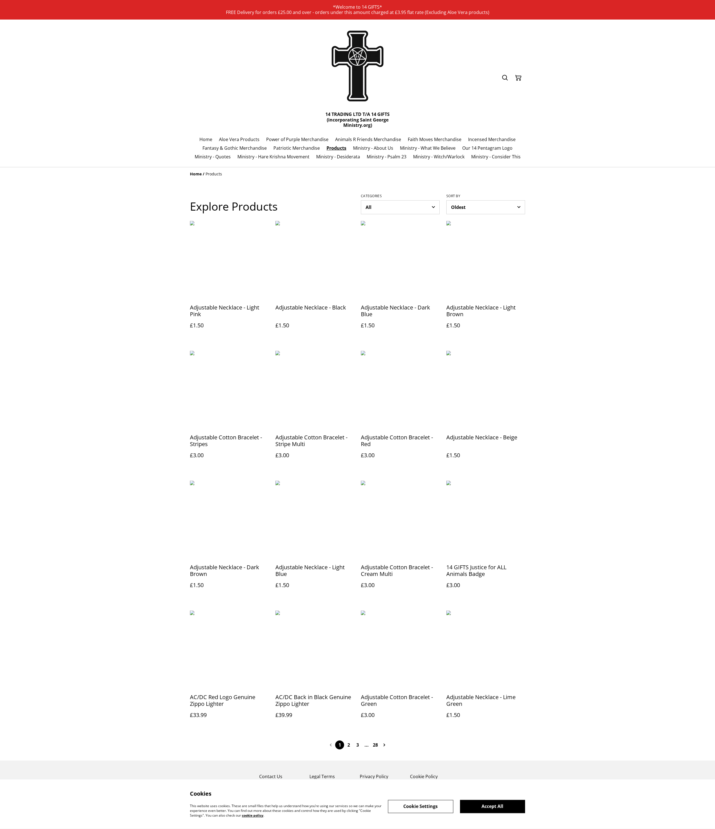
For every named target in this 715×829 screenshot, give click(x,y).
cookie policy (252, 815)
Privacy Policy (374, 776)
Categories (371, 196)
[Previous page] (330, 744)
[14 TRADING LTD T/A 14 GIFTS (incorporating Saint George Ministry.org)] (357, 67)
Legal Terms (322, 776)
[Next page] (384, 744)
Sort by (453, 196)
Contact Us (270, 776)
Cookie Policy (424, 776)
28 (375, 745)
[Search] (505, 78)
